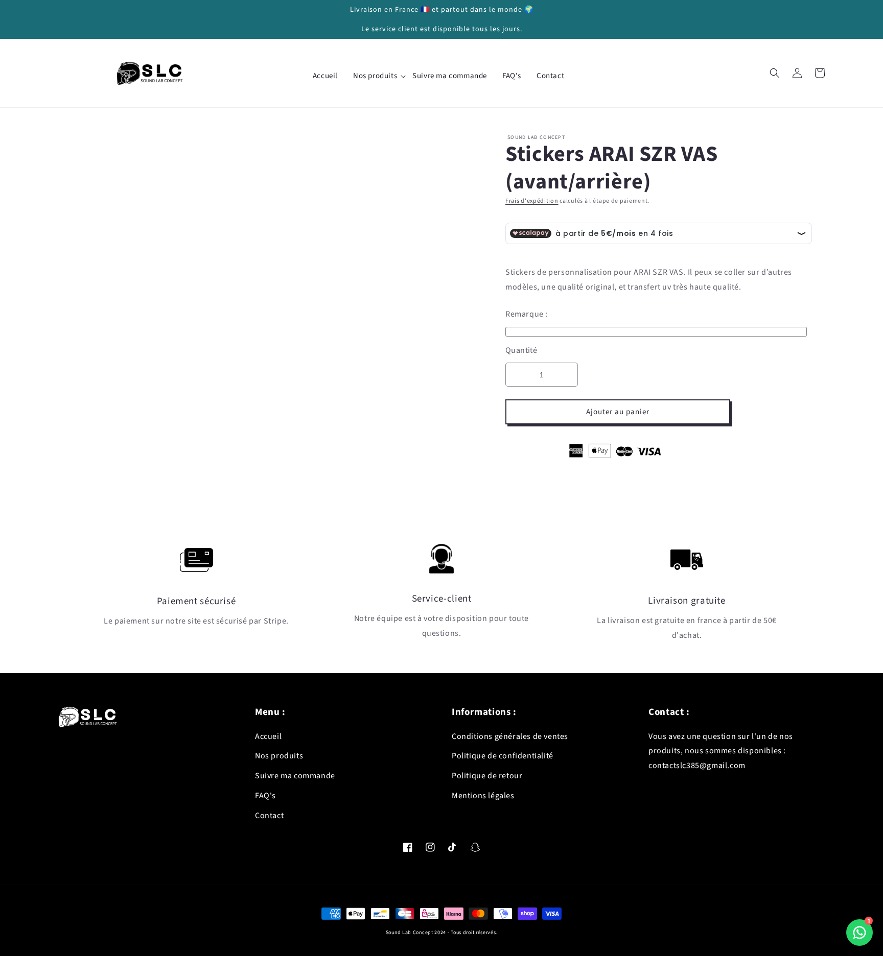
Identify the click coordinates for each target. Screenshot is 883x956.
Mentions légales (483, 795)
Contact (269, 815)
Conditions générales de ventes (510, 736)
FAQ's (265, 795)
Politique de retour (487, 775)
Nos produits (279, 755)
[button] (774, 73)
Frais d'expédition (532, 201)
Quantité (521, 350)
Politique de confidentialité (502, 755)
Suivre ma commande (295, 775)
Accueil (268, 736)
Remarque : (526, 314)
